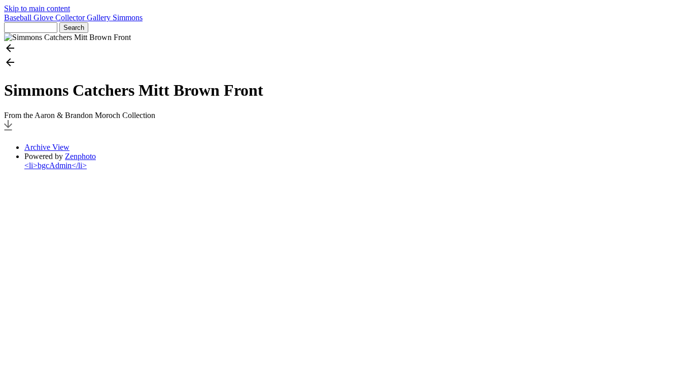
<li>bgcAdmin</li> (55, 165)
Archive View (47, 147)
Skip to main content (37, 8)
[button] (346, 49)
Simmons (128, 17)
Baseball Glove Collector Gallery (58, 17)
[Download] (8, 130)
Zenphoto (80, 156)
